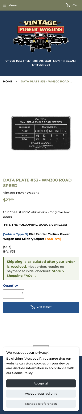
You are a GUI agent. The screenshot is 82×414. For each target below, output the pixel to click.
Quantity (10, 286)
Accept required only (41, 393)
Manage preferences (41, 404)
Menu (12, 5)
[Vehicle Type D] (15, 234)
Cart (75, 5)
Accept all (41, 383)
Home (7, 81)
